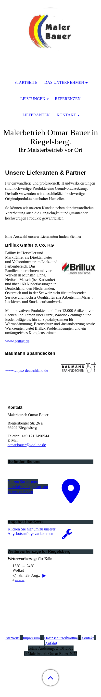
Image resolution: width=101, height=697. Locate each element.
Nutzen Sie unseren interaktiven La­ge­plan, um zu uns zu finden (28, 486)
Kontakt (87, 637)
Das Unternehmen (64, 82)
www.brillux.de (17, 341)
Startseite (13, 637)
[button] (50, 678)
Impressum (31, 637)
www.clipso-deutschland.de (26, 370)
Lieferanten (36, 115)
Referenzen (68, 99)
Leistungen (32, 99)
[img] (50, 30)
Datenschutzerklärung (61, 637)
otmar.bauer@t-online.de (27, 445)
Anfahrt (51, 643)
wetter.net (20, 580)
